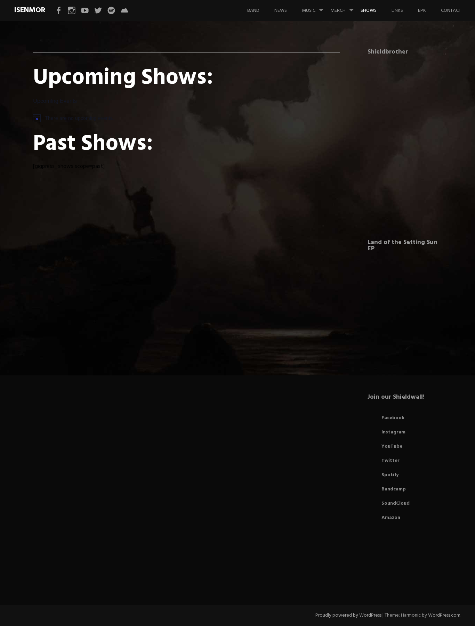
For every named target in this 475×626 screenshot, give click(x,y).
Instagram (393, 432)
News (280, 11)
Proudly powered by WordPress (348, 615)
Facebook (392, 418)
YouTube (391, 446)
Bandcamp (393, 489)
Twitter (390, 461)
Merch (338, 11)
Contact (451, 11)
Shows (369, 11)
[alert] (186, 118)
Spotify (389, 475)
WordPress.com (444, 615)
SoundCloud (395, 503)
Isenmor (30, 10)
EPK (422, 11)
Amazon (390, 518)
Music (308, 11)
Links (397, 11)
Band (253, 11)
